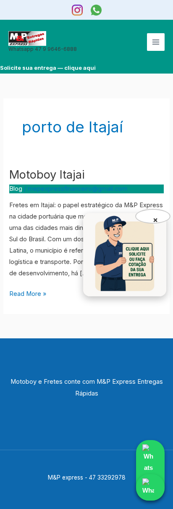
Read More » (27, 293)
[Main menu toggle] (156, 42)
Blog (15, 189)
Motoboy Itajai (47, 174)
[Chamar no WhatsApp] (150, 470)
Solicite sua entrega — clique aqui (48, 68)
